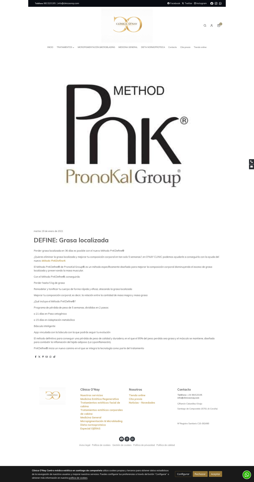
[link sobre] (54, 396)
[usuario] (212, 25)
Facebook (175, 3)
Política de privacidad (144, 445)
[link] (127, 25)
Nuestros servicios (91, 395)
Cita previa (135, 398)
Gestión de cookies (122, 445)
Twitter (188, 3)
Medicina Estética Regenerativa (99, 398)
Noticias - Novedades (142, 402)
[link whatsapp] (220, 3)
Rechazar (200, 474)
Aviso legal (84, 445)
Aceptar (215, 474)
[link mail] (251, 166)
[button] (65, 47)
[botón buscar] (205, 25)
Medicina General (90, 417)
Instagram (201, 3)
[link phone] (251, 161)
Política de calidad (166, 445)
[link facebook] (211, 3)
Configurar (183, 474)
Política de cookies (101, 445)
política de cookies (78, 477)
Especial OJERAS (90, 428)
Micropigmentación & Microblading (101, 421)
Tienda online (137, 395)
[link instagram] (216, 3)
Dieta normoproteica (93, 424)
